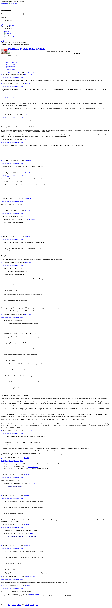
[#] (1, 74)
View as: (70, 53)
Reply (3, 77)
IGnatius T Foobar (29, 74)
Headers (16, 77)
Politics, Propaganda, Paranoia (26, 48)
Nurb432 (27, 94)
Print (21, 77)
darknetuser (27, 262)
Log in (2, 24)
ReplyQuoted (9, 77)
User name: (4, 14)
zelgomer (27, 83)
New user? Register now (7, 25)
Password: (3, 17)
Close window (5, 3)
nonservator (28, 160)
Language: (4, 20)
